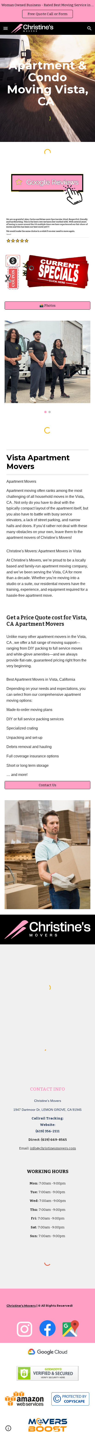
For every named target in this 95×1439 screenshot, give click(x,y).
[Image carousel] (47, 367)
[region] (47, 11)
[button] (5, 28)
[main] (47, 83)
